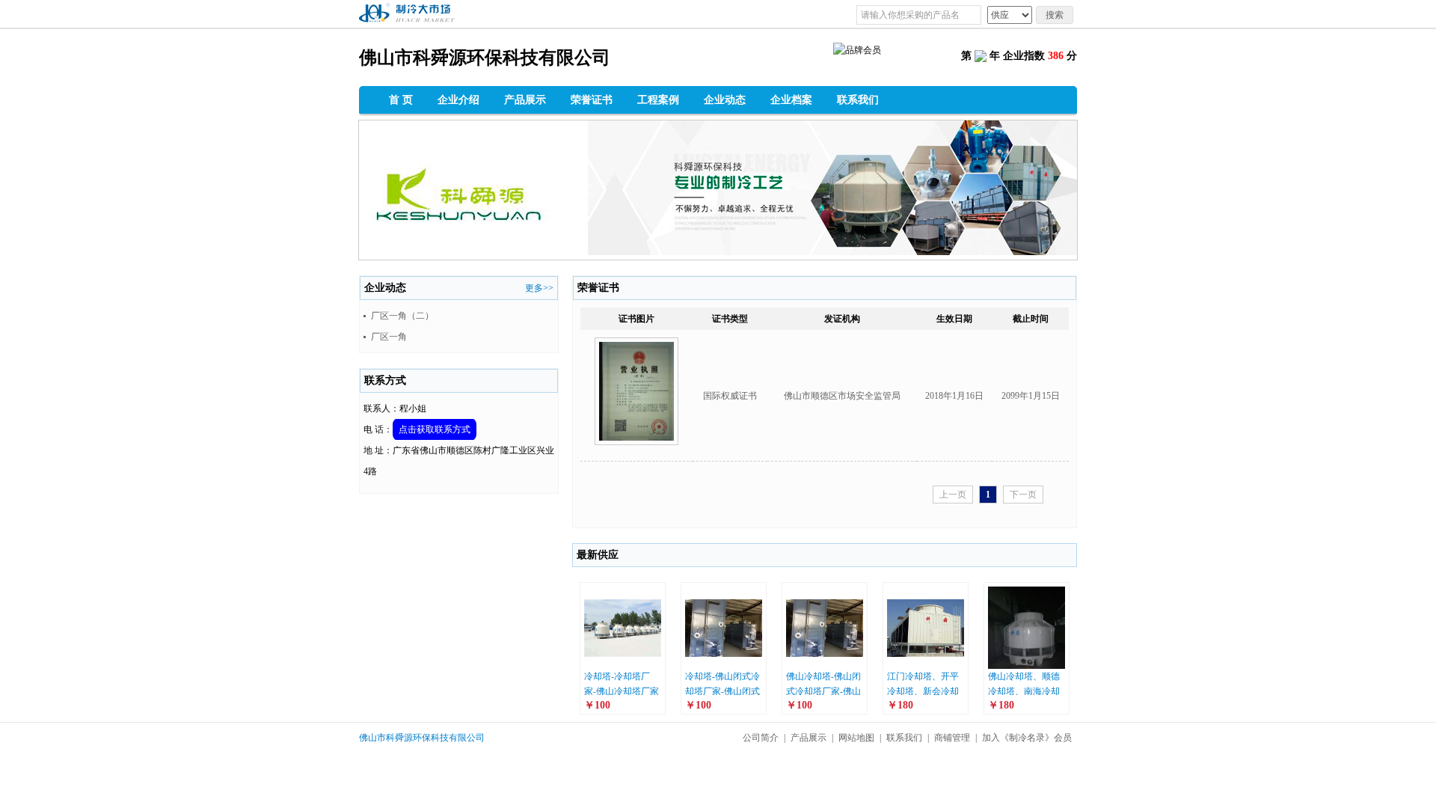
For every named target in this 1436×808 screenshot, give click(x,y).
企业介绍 (458, 99)
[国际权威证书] (636, 449)
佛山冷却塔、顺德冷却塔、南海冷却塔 (1024, 691)
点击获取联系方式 (434, 429)
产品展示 (525, 99)
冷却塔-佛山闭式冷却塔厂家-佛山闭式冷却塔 (722, 691)
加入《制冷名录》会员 (1027, 737)
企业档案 (791, 99)
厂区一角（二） (402, 315)
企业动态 (725, 99)
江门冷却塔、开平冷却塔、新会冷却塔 (923, 691)
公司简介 (761, 737)
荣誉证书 (592, 99)
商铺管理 (952, 737)
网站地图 (856, 737)
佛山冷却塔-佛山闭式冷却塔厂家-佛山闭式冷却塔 (823, 691)
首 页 (401, 99)
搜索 (1055, 15)
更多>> (539, 288)
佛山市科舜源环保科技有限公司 (422, 737)
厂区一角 (389, 336)
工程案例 (658, 99)
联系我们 (858, 99)
